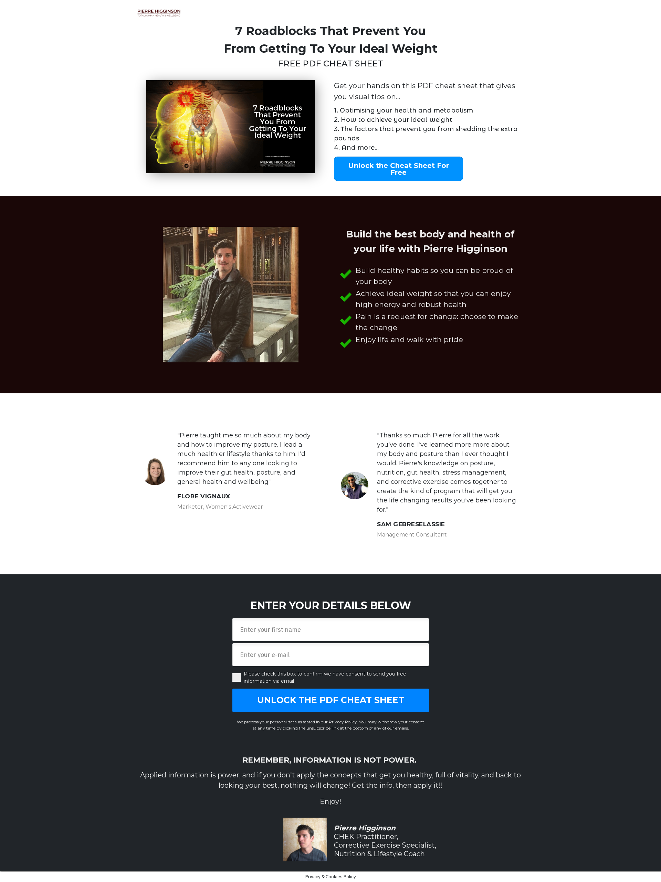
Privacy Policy (343, 721)
